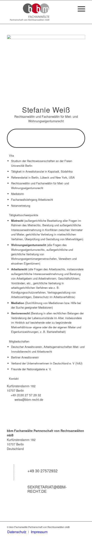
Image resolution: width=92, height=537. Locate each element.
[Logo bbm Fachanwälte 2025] (38, 12)
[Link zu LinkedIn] (82, 527)
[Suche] (69, 8)
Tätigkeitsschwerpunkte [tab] (23, 215)
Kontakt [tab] (14, 378)
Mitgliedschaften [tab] (19, 341)
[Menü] (79, 8)
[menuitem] (69, 8)
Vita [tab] (11, 155)
